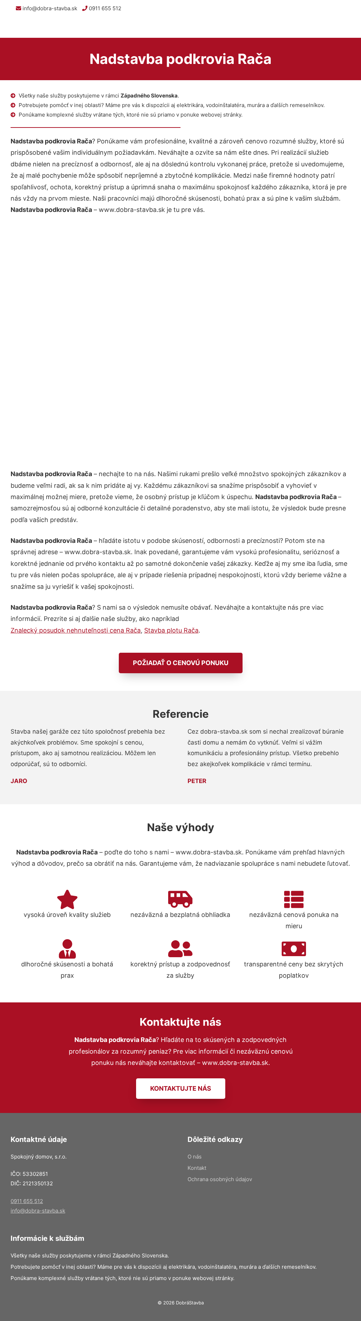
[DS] (22, 27)
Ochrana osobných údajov (220, 1179)
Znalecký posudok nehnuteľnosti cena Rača (76, 630)
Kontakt (197, 1168)
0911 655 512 (104, 8)
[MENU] (350, 27)
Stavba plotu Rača (171, 630)
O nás (195, 1156)
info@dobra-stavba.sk (49, 8)
